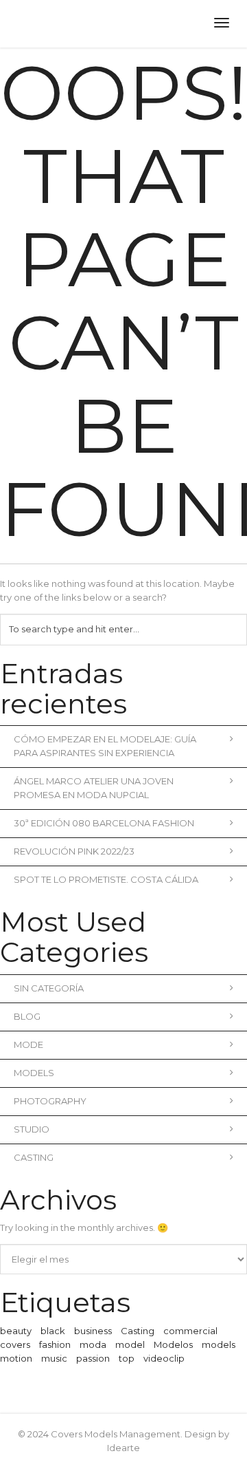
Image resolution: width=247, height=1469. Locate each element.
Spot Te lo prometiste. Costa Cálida (106, 879)
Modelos (173, 1344)
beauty (16, 1330)
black (52, 1330)
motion (16, 1358)
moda (93, 1344)
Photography (50, 1100)
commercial (190, 1330)
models (218, 1344)
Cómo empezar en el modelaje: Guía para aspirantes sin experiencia (105, 745)
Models (34, 1072)
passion (93, 1358)
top (126, 1358)
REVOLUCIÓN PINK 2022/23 (74, 851)
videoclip (164, 1358)
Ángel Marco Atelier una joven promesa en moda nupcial (94, 787)
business (93, 1330)
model (130, 1344)
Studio (31, 1129)
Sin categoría (49, 988)
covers (15, 1344)
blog (27, 1016)
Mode (28, 1044)
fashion (55, 1344)
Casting (34, 1157)
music (54, 1358)
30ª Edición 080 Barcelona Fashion (104, 822)
